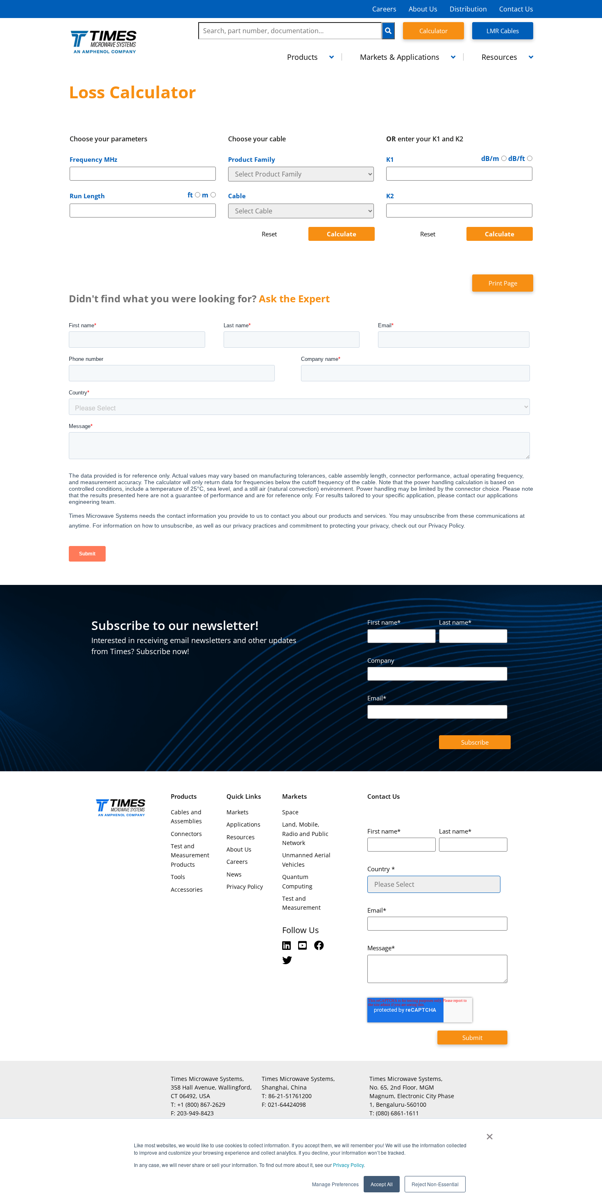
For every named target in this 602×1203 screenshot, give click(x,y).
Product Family (251, 159)
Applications (243, 824)
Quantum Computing (297, 881)
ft (190, 194)
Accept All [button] (382, 1183)
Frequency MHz (93, 159)
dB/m (490, 158)
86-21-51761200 (290, 1096)
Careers (384, 9)
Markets (237, 812)
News (234, 874)
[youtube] (303, 945)
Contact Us (516, 9)
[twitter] (287, 960)
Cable (237, 196)
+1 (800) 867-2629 (201, 1104)
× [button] (489, 1133)
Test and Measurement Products (190, 855)
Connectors (186, 834)
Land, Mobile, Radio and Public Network (305, 833)
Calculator (433, 31)
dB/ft (516, 158)
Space (290, 812)
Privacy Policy (348, 1164)
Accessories (187, 889)
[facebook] (319, 945)
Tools (178, 877)
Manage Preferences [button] (335, 1183)
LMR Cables (503, 31)
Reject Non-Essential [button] (435, 1183)
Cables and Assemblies (186, 816)
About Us (423, 9)
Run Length (87, 196)
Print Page (503, 283)
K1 (390, 159)
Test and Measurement (301, 903)
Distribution (468, 9)
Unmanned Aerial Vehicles (306, 859)
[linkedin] (287, 945)
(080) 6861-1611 (397, 1113)
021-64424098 (287, 1104)
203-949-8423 (195, 1113)
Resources (240, 837)
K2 (390, 196)
